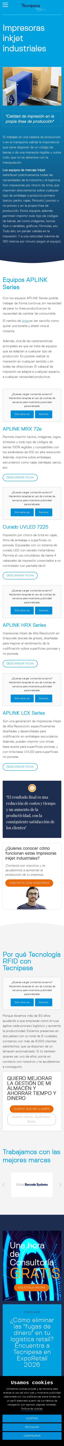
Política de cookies (31, 1409)
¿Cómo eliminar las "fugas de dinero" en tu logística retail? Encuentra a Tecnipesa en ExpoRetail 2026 (32, 1342)
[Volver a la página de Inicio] (33, 7)
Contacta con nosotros (29, 883)
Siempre (43, 414)
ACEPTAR (32, 1418)
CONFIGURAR (32, 1436)
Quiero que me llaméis (32, 1108)
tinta (25, 321)
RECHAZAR (32, 1427)
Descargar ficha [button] (20, 477)
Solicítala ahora (31, 1287)
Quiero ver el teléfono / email (32, 1119)
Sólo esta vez (22, 414)
